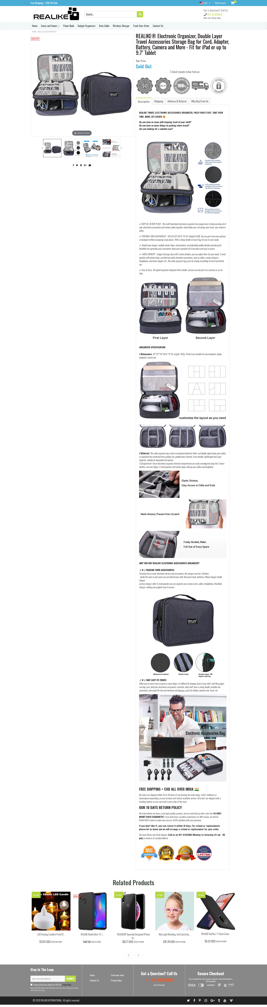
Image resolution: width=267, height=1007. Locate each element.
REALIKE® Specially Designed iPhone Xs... (133, 936)
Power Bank (68, 26)
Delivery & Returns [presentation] (177, 101)
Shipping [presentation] (158, 101)
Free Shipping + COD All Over (44, 3)
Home (34, 26)
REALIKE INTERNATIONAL (51, 1000)
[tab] (144, 101)
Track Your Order (141, 26)
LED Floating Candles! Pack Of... (51, 934)
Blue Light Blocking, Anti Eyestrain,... (175, 934)
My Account (220, 3)
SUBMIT (70, 979)
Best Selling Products (47, 31)
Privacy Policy (66, 984)
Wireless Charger (121, 26)
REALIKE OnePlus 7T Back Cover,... (216, 934)
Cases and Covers (49, 26)
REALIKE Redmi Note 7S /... (92, 934)
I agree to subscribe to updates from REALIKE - (52, 984)
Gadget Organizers (86, 26)
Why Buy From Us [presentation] (199, 101)
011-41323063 (214, 14)
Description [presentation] (144, 101)
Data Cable (104, 26)
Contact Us (158, 26)
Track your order (117, 975)
